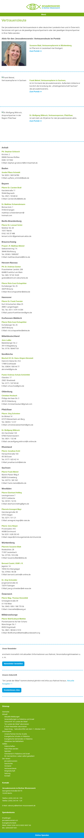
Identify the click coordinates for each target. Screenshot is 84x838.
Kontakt (7, 776)
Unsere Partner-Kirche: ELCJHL (15, 734)
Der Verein (6, 758)
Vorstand (7, 766)
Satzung (7, 773)
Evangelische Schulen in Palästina (17, 736)
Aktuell (4, 714)
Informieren (6, 731)
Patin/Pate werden (11, 749)
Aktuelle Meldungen (12, 716)
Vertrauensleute (10, 768)
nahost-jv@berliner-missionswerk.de (21, 805)
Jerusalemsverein (10, 761)
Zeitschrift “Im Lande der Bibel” (16, 721)
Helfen (4, 744)
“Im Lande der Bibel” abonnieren (16, 724)
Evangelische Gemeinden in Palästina (18, 739)
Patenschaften (9, 746)
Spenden (7, 751)
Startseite (5, 712)
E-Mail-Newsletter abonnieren (15, 726)
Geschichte (8, 763)
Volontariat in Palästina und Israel (17, 753)
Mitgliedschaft (9, 771)
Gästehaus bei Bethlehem (14, 741)
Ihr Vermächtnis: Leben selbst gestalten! (19, 756)
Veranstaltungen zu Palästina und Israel (19, 719)
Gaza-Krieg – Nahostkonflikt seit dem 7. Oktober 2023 (24, 729)
